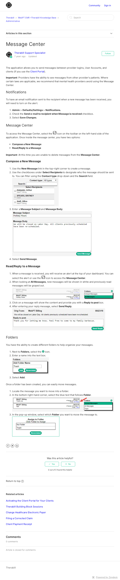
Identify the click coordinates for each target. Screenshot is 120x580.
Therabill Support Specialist (29, 52)
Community (94, 5)
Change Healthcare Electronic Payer (26, 512)
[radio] (52, 464)
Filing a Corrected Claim (19, 518)
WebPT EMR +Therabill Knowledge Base (37, 17)
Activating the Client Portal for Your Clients (30, 500)
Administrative (13, 21)
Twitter (12, 446)
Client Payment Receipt (19, 524)
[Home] (9, 7)
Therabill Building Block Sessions (24, 506)
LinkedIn (17, 446)
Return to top (13, 481)
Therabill (10, 17)
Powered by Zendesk (107, 577)
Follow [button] (108, 53)
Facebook (8, 446)
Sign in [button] (107, 5)
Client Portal (37, 71)
